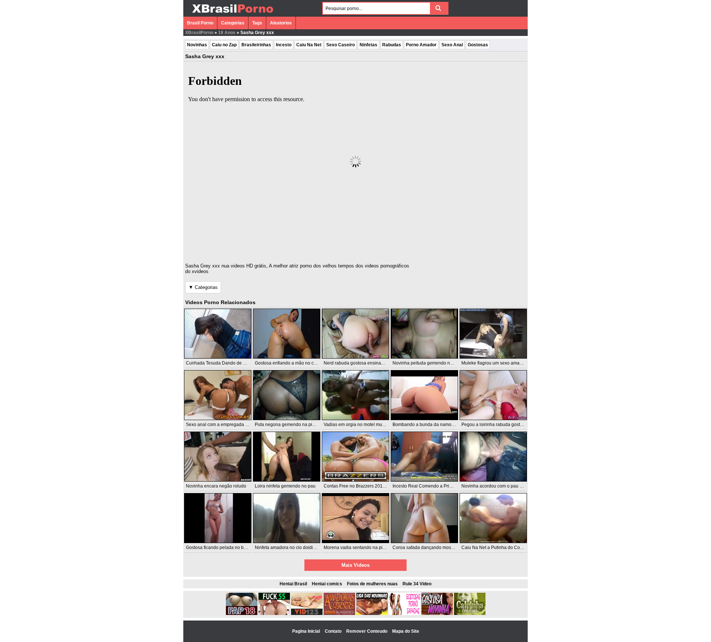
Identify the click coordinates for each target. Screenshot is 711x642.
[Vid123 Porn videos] (307, 613)
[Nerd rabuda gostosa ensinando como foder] (355, 334)
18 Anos (227, 32)
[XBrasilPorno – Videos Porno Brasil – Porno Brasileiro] (232, 13)
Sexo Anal (452, 44)
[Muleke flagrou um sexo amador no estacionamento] (493, 334)
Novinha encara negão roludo (216, 486)
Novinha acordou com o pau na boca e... (502, 486)
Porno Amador (421, 44)
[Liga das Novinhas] (372, 613)
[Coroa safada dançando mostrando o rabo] (424, 518)
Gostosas (478, 44)
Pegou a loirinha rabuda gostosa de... (499, 424)
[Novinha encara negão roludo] (217, 457)
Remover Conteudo (367, 631)
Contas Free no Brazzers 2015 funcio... (363, 486)
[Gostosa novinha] (437, 613)
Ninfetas (368, 44)
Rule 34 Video (417, 583)
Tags (257, 23)
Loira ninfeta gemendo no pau (285, 486)
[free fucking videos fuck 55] (274, 613)
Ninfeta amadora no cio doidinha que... (294, 547)
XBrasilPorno (199, 32)
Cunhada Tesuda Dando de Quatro (221, 363)
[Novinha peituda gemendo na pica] (424, 334)
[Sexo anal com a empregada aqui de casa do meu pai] (217, 395)
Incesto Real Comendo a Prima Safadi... (433, 486)
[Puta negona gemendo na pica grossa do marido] (286, 395)
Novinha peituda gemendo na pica (427, 363)
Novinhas (197, 44)
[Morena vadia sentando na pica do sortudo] (355, 518)
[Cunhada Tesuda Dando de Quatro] (217, 334)
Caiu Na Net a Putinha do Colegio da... (500, 547)
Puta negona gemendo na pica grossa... (295, 424)
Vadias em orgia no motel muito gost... (362, 424)
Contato (334, 631)
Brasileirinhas (256, 44)
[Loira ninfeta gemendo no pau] (286, 457)
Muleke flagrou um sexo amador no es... (501, 363)
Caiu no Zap (224, 44)
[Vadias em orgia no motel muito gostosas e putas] (355, 395)
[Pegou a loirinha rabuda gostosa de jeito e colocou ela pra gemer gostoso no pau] (493, 395)
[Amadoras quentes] (339, 613)
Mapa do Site (405, 631)
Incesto (283, 44)
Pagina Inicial (306, 631)
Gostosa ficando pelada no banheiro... (224, 547)
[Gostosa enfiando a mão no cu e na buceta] (286, 334)
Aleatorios (281, 23)
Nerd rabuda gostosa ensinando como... (364, 363)
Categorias (232, 23)
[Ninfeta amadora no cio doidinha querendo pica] (286, 518)
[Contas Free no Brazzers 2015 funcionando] (355, 457)
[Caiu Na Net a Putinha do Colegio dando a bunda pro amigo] (493, 518)
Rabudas (391, 44)
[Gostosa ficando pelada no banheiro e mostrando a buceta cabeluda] (217, 518)
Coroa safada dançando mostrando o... (432, 547)
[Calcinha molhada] (469, 613)
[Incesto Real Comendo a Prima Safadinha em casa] (424, 457)
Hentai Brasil (293, 583)
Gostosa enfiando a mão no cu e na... (292, 363)
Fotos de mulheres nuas (372, 583)
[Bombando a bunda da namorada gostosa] (424, 395)
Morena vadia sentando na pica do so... (363, 547)
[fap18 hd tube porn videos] (241, 613)
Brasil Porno (200, 23)
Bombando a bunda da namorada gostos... (435, 424)
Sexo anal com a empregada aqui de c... (226, 424)
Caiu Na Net (308, 44)
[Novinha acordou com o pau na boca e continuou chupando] (493, 457)
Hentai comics (327, 583)
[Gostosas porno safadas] (404, 613)
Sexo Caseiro (340, 44)
